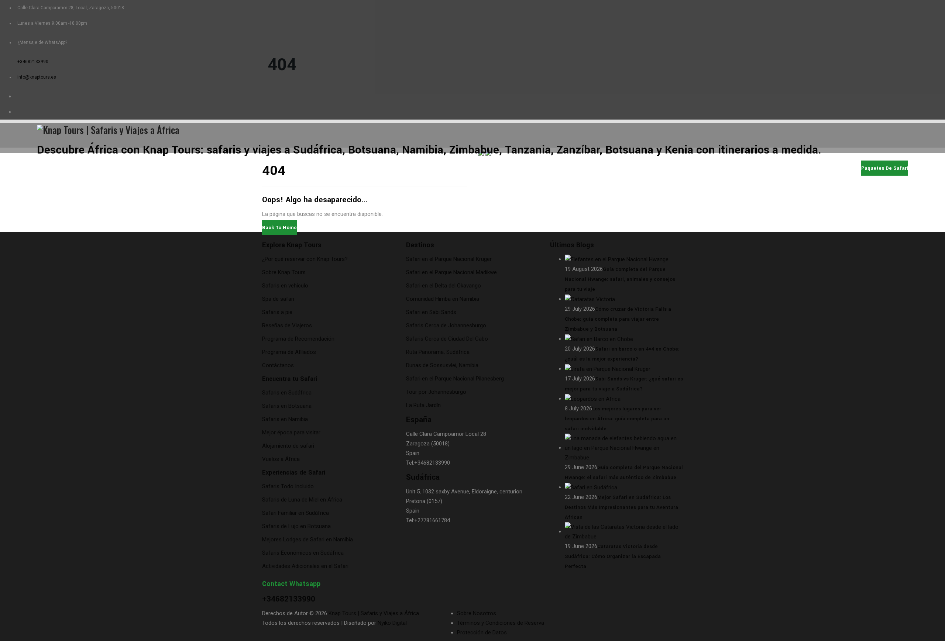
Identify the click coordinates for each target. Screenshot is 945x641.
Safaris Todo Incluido (288, 486)
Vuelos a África (281, 459)
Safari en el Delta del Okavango (443, 285)
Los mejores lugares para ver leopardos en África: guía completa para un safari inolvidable (617, 418)
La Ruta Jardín (423, 405)
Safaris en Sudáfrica (287, 392)
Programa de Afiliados (289, 352)
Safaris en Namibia (285, 419)
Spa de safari (278, 299)
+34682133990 (32, 61)
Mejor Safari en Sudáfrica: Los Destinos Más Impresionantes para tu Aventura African (621, 507)
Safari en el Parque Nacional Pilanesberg (455, 378)
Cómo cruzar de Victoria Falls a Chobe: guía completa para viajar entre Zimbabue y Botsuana (618, 319)
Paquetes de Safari (638, 168)
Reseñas (792, 168)
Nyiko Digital (392, 623)
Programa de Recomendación (298, 338)
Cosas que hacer (696, 168)
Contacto (829, 168)
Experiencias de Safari (293, 472)
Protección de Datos (482, 632)
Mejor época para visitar (291, 432)
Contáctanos (278, 365)
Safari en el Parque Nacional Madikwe (451, 272)
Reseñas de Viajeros (287, 325)
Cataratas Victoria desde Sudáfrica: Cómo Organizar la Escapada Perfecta (613, 556)
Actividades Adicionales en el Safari (305, 566)
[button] (279, 227)
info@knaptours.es (36, 77)
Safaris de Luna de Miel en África (302, 499)
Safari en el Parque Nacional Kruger (449, 259)
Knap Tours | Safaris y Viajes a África (374, 613)
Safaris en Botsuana (287, 406)
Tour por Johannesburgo (436, 392)
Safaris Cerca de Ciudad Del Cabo (447, 338)
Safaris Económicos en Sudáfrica (303, 552)
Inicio (594, 168)
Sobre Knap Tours (284, 272)
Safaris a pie (277, 312)
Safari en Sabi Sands (431, 312)
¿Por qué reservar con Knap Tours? (305, 259)
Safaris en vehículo (285, 285)
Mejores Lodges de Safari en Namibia (307, 539)
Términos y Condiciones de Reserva (500, 623)
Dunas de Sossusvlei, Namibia (442, 365)
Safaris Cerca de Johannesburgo (446, 325)
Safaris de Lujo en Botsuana (296, 526)
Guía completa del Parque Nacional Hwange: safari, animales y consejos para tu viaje (620, 279)
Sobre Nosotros (749, 168)
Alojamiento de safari (288, 445)
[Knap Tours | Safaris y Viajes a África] (472, 129)
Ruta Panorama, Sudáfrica (438, 352)
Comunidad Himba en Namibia (442, 299)
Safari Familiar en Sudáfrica (295, 513)
